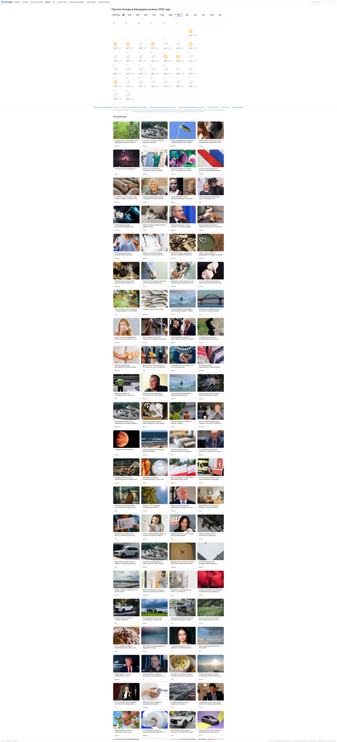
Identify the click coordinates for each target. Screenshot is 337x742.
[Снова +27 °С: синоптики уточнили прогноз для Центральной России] (154, 499)
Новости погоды (213, 107)
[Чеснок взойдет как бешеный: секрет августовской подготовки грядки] (210, 275)
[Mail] (2, 2)
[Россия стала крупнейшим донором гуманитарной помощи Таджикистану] (210, 163)
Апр (154, 15)
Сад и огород (225, 107)
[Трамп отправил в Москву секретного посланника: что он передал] (182, 499)
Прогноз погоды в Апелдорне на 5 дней (134, 107)
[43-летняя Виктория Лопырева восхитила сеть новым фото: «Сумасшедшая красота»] (126, 696)
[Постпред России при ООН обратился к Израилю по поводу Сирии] (210, 443)
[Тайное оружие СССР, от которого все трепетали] (210, 528)
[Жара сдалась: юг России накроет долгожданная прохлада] (154, 331)
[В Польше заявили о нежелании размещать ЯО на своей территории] (182, 471)
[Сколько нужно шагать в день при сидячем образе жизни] (210, 612)
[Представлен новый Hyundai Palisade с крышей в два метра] (126, 556)
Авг (187, 15)
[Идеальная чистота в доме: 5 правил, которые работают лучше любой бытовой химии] (210, 499)
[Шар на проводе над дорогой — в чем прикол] (210, 640)
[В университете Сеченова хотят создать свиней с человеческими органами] (126, 191)
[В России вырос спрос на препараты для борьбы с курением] (126, 247)
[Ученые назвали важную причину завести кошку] (154, 219)
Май (162, 15)
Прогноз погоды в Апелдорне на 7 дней (162, 107)
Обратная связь (312, 740)
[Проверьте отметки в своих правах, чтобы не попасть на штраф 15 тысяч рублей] (126, 528)
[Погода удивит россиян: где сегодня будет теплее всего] (154, 612)
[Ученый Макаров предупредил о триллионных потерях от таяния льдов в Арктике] (182, 303)
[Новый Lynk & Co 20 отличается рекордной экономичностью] (210, 724)
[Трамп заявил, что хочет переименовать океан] (126, 668)
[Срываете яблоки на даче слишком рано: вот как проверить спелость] (126, 724)
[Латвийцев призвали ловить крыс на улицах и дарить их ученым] (126, 275)
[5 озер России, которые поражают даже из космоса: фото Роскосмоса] (210, 331)
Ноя (212, 15)
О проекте (270, 740)
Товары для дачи (238, 107)
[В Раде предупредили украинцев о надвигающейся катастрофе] (182, 135)
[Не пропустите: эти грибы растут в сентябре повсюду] (182, 359)
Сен (195, 15)
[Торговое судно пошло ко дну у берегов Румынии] (154, 443)
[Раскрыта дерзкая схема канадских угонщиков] (182, 696)
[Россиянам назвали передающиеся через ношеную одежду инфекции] (210, 359)
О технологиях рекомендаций (299, 740)
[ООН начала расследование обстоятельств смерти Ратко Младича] (154, 387)
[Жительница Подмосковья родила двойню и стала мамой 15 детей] (154, 415)
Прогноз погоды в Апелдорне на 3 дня (106, 107)
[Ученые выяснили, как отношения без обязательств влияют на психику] (210, 584)
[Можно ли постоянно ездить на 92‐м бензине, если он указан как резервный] (154, 359)
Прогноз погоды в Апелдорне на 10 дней (191, 107)
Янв (129, 15)
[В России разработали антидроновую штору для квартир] (210, 556)
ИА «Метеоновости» (330, 740)
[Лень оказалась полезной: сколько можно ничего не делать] (210, 219)
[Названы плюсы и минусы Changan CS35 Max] (126, 612)
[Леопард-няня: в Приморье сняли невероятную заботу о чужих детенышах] (126, 135)
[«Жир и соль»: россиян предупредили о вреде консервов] (210, 247)
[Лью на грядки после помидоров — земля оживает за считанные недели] (126, 303)
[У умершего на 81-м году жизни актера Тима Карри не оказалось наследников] (210, 696)
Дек (220, 15)
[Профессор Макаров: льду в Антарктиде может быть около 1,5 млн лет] (210, 668)
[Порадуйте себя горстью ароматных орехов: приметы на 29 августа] (126, 471)
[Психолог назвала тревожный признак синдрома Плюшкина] (182, 247)
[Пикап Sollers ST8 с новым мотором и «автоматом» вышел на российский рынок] (182, 724)
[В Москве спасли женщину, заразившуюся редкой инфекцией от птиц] (154, 696)
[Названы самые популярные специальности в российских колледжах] (154, 247)
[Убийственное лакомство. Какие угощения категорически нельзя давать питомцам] (210, 135)
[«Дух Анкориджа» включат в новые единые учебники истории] (182, 331)
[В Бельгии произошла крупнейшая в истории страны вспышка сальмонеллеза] (126, 359)
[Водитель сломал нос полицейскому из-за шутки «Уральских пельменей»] (126, 387)
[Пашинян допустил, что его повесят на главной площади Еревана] (182, 219)
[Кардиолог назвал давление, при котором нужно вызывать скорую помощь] (182, 275)
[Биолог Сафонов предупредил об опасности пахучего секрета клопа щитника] (154, 528)
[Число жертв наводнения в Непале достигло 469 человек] (154, 556)
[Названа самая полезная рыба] (154, 303)
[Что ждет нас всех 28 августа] (126, 163)
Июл (179, 15)
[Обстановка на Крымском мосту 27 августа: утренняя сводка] (210, 303)
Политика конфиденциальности (282, 740)
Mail (3, 740)
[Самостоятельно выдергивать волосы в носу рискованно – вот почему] (126, 331)
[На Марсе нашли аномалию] (126, 443)
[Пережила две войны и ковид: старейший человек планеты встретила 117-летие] (154, 191)
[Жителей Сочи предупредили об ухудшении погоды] (154, 640)
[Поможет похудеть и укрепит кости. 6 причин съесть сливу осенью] (182, 163)
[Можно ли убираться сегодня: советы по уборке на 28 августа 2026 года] (154, 584)
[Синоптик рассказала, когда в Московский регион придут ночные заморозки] (210, 387)
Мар (146, 15)
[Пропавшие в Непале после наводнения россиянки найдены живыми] (126, 415)
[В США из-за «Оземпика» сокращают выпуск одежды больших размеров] (154, 163)
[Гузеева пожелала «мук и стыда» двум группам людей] (182, 528)
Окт (203, 15)
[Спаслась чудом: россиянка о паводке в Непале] (182, 415)
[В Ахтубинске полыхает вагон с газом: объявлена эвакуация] (210, 471)
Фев (137, 15)
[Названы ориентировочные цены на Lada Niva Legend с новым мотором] (182, 612)
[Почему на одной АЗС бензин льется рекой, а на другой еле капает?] (126, 499)
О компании (8, 740)
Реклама (15, 740)
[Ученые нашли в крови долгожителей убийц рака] (126, 219)
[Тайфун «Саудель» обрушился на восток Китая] (126, 584)
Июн (171, 15)
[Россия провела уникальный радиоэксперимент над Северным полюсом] (182, 387)
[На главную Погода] (8, 2)
